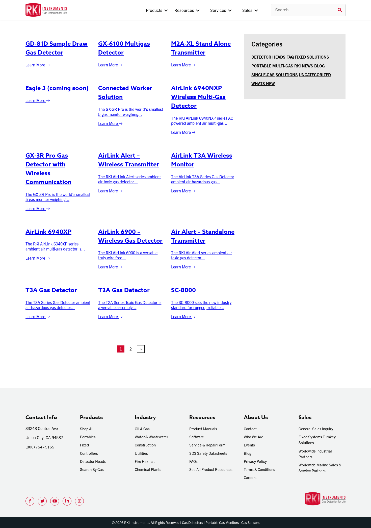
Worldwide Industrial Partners (315, 453)
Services (219, 10)
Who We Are (253, 436)
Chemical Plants (148, 469)
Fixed (84, 444)
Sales (248, 10)
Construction (145, 444)
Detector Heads (93, 461)
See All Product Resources (210, 469)
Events (249, 444)
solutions (287, 74)
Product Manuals (203, 428)
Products (155, 10)
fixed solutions (312, 56)
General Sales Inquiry (316, 428)
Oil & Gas (142, 428)
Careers (250, 477)
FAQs (193, 461)
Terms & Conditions (259, 469)
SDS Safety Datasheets (208, 453)
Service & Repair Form (207, 444)
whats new (263, 83)
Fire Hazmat (145, 461)
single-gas (263, 74)
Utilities (141, 453)
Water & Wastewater (151, 436)
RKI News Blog (309, 65)
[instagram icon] (79, 501)
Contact (250, 428)
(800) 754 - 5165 (39, 446)
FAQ (290, 56)
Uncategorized (315, 74)
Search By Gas (92, 469)
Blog (247, 453)
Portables (88, 436)
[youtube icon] (54, 501)
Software (196, 436)
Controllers (89, 453)
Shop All (86, 428)
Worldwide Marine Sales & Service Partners (320, 467)
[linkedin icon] (67, 501)
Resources (185, 10)
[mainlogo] (63, 10)
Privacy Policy (255, 461)
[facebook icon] (29, 501)
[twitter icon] (42, 501)
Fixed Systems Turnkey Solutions (317, 439)
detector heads (268, 56)
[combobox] (308, 10)
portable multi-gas (272, 65)
